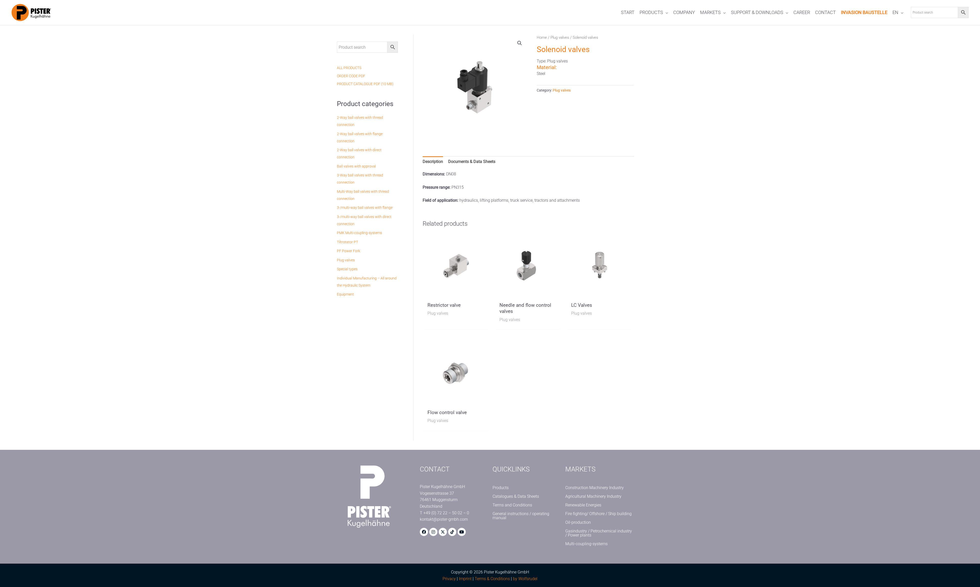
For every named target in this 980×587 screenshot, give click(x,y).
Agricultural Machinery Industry (593, 496)
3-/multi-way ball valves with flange (365, 208)
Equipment (345, 294)
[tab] (433, 161)
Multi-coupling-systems (586, 543)
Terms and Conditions (512, 505)
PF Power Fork (348, 251)
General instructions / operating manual (521, 515)
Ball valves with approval (356, 166)
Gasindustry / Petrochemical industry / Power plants (598, 533)
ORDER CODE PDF (351, 76)
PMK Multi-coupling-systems (359, 233)
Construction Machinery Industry (594, 487)
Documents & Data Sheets (471, 161)
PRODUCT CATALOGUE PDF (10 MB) (365, 84)
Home (542, 37)
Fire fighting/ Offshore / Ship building (598, 513)
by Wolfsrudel (525, 578)
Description (433, 161)
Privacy (449, 578)
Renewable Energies (583, 505)
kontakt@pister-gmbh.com (444, 519)
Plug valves (346, 260)
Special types (347, 269)
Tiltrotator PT (347, 242)
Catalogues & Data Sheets (516, 496)
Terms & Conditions (492, 578)
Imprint (465, 578)
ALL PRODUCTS (349, 68)
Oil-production (578, 522)
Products (501, 487)
